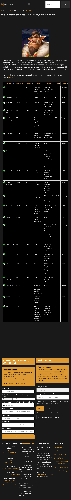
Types (64, 83)
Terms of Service (60, 454)
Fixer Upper (9, 133)
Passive (48, 83)
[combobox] (52, 4)
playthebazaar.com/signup (11, 474)
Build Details (6, 422)
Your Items (6, 415)
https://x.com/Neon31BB (11, 469)
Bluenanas (9, 103)
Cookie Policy (59, 458)
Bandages (9, 97)
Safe (7, 264)
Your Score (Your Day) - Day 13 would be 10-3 (18, 402)
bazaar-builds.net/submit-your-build (9, 453)
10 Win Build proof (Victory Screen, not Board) (16, 395)
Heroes (30, 11)
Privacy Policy (59, 447)
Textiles (8, 297)
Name (9, 83)
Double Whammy (9, 119)
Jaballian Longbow (9, 183)
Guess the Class (28, 444)
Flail (7, 143)
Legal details (58, 451)
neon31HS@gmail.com (44, 474)
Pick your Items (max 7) (45, 394)
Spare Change (8, 278)
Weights (8, 306)
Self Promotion (7, 428)
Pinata (8, 254)
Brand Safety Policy (61, 467)
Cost (57, 83)
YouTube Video (7, 409)
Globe (7, 151)
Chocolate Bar (9, 111)
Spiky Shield (9, 285)
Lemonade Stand (9, 197)
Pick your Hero (42, 387)
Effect (38, 83)
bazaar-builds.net (9, 485)
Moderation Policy (60, 471)
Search (40, 408)
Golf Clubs (9, 170)
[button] (29, 3)
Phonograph (10, 244)
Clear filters (51, 408)
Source (10, 77)
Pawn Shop (9, 225)
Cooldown (19, 83)
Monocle (8, 217)
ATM (7, 87)
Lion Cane (9, 205)
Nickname (6, 388)
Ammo (29, 83)
